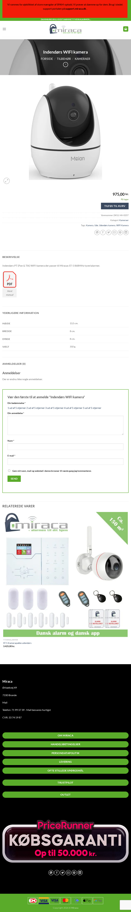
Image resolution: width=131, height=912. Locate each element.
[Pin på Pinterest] (120, 232)
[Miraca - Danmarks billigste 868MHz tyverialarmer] (65, 29)
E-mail (11, 455)
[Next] (14, 183)
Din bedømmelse (17, 403)
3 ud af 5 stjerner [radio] (54, 407)
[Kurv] (125, 29)
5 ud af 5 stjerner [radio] (92, 407)
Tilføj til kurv (114, 205)
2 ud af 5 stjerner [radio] (35, 407)
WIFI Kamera (122, 225)
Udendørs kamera (107, 225)
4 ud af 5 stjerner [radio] (73, 407)
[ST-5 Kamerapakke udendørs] (65, 574)
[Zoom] (7, 181)
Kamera (89, 225)
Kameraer (82, 58)
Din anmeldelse (16, 413)
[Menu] (4, 29)
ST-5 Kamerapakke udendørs (17, 643)
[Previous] (4, 658)
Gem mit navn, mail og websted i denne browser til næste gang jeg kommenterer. (52, 470)
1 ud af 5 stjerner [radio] (17, 407)
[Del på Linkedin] (126, 232)
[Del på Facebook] (103, 232)
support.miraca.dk (75, 8)
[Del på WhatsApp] (97, 232)
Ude (96, 225)
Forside (47, 58)
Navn (11, 440)
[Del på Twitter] (108, 232)
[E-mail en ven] (114, 232)
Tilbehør (64, 58)
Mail (4, 702)
